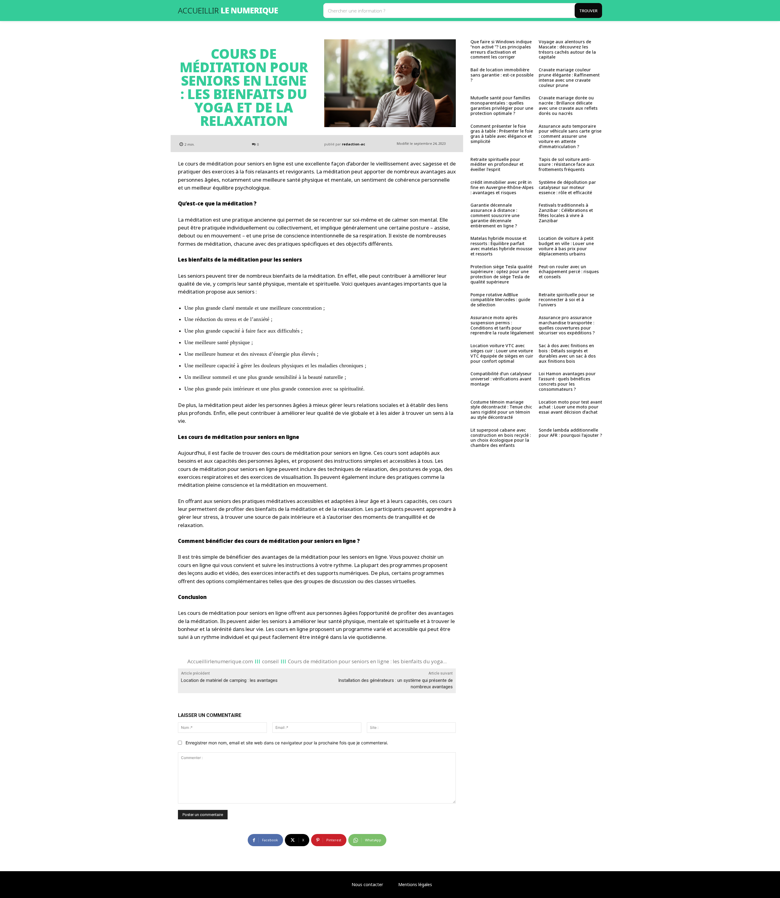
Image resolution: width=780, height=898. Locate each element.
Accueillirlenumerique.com (220, 661)
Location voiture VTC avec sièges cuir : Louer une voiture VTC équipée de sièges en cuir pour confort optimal (501, 353)
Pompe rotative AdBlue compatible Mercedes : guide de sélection (500, 300)
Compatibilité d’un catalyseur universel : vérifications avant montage (501, 379)
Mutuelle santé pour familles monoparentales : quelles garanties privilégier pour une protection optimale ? (501, 105)
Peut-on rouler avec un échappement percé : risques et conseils (569, 272)
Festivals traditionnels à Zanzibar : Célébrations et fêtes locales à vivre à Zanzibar (566, 212)
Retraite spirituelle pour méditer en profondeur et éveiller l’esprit (496, 164)
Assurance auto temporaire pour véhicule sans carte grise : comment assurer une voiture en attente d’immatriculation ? (570, 136)
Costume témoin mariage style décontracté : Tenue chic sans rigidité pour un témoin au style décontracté (501, 409)
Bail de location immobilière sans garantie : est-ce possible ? (502, 75)
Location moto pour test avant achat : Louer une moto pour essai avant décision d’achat (570, 407)
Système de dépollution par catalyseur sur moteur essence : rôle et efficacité (567, 187)
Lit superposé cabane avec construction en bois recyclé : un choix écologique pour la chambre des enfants (500, 437)
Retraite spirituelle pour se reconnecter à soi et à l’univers (566, 300)
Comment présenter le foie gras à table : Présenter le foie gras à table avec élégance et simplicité (501, 133)
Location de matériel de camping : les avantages (229, 680)
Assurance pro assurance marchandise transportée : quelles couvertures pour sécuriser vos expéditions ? (567, 325)
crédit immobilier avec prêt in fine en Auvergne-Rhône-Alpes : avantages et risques (502, 187)
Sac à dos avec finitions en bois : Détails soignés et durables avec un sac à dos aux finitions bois (567, 353)
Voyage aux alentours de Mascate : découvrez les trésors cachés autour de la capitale (567, 49)
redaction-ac (353, 144)
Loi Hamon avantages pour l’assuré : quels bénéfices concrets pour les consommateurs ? (567, 381)
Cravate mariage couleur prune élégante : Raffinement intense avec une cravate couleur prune (569, 77)
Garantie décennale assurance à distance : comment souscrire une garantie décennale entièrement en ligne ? (494, 215)
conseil (270, 661)
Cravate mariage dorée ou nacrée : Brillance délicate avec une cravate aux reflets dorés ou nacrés (568, 105)
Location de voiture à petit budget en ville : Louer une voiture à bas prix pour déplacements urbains (566, 245)
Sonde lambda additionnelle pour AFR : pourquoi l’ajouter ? (570, 432)
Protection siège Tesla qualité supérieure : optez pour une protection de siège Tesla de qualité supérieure (501, 274)
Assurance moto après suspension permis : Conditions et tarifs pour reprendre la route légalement (502, 325)
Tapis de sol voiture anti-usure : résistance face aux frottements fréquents (566, 164)
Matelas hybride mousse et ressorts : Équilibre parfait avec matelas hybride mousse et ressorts (501, 245)
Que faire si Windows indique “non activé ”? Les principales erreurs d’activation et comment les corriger (501, 49)
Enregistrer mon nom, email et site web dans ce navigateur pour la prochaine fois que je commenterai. (287, 742)
